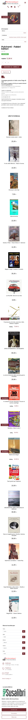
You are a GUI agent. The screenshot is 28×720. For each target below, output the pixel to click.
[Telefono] (3, 668)
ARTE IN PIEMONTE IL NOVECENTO (14, 348)
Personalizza (14, 713)
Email (7, 673)
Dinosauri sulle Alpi (14, 190)
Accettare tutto (14, 709)
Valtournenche (14, 216)
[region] (14, 708)
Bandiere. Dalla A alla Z (14, 428)
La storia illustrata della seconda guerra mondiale (14, 375)
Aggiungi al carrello (11, 67)
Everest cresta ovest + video (14, 137)
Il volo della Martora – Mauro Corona (14, 163)
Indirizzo (8, 663)
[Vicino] (26, 698)
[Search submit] (23, 631)
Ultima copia (23, 37)
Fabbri (24, 32)
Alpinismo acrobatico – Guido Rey (14, 560)
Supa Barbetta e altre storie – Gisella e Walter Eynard (14, 587)
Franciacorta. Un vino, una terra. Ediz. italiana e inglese (14, 322)
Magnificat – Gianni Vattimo (14, 613)
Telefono (8, 668)
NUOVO (18, 37)
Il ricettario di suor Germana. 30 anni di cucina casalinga (14, 402)
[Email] (3, 673)
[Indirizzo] (3, 664)
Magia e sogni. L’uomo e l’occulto (14, 269)
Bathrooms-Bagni (14, 454)
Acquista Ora (6, 72)
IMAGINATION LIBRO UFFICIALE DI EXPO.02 (14, 508)
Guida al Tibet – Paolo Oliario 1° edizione (14, 242)
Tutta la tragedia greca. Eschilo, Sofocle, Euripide (14, 535)
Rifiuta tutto (14, 717)
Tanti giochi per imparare (14, 481)
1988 (25, 41)
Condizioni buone (12, 37)
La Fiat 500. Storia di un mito (14, 295)
